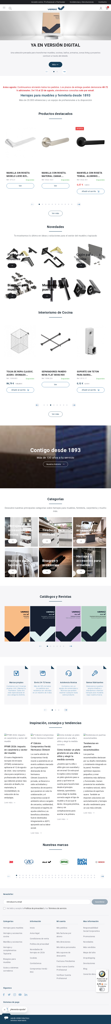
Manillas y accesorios (12, 942)
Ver (20, 186)
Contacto (102, 2)
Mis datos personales (66, 947)
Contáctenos (35, 963)
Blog (85, 969)
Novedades (88, 942)
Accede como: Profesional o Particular (48, 2)
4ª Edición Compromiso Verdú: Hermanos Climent (41, 746)
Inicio (32, 928)
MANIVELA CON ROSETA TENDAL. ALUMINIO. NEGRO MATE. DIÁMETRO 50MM (90, 175)
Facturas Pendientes (66, 961)
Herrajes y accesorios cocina (12, 935)
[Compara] (22, 168)
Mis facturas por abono (64, 935)
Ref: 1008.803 (11, 378)
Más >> (55, 65)
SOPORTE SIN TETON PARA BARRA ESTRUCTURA (88, 373)
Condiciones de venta (39, 939)
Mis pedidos (62, 928)
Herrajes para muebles (13, 928)
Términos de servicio (57, 908)
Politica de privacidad (39, 944)
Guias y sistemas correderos (10, 969)
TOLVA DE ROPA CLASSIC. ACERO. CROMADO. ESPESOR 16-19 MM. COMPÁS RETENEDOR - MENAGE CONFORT (19, 373)
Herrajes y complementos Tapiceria (9, 950)
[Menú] (106, 971)
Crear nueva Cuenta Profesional (65, 968)
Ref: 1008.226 (47, 378)
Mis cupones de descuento (63, 954)
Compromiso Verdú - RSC (39, 970)
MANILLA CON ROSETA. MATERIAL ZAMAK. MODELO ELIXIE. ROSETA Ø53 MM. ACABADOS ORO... (55, 175)
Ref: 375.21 (10, 180)
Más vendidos (89, 947)
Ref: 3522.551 (82, 180)
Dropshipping (89, 958)
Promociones (89, 936)
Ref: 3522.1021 (48, 180)
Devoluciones (89, 963)
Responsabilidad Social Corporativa (91, 929)
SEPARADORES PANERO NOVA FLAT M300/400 (54, 373)
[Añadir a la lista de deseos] (18, 168)
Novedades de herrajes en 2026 (37, 951)
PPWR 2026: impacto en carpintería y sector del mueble (15, 749)
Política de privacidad (33, 908)
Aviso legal (34, 933)
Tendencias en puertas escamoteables (91, 746)
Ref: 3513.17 (82, 378)
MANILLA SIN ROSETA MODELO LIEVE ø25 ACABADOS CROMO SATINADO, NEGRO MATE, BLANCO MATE (19, 175)
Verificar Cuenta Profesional (64, 976)
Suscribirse (99, 902)
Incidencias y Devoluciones (82, 2)
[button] (47, 71)
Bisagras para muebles (9, 960)
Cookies (33, 958)
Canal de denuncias (92, 974)
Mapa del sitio (89, 952)
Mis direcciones (63, 942)
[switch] (102, 989)
